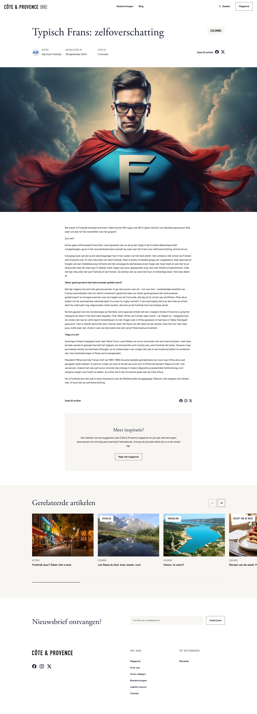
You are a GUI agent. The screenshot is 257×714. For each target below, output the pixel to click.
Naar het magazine (128, 456)
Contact (134, 693)
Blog (141, 6)
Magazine (244, 6)
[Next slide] (221, 503)
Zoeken (226, 6)
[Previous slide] (213, 503)
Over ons (135, 667)
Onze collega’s (138, 674)
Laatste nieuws (138, 686)
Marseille (184, 661)
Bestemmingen (125, 6)
